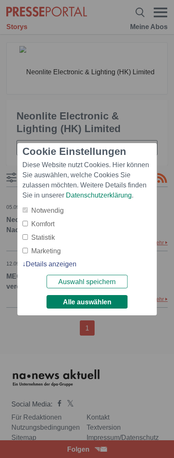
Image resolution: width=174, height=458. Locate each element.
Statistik (43, 237)
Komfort (42, 224)
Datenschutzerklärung (99, 195)
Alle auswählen (87, 302)
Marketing (46, 251)
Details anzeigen (51, 264)
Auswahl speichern (87, 281)
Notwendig (47, 210)
